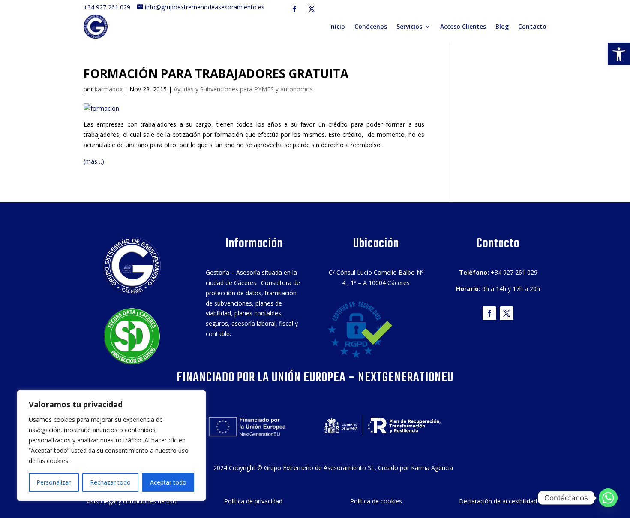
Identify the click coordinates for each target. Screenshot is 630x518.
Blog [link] (502, 26)
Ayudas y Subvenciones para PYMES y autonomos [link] (243, 89)
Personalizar (53, 482)
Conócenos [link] (370, 26)
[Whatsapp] (608, 497)
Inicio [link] (337, 26)
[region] (111, 445)
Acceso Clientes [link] (463, 26)
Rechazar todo (110, 482)
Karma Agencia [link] (432, 467)
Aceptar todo (168, 482)
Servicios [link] (409, 26)
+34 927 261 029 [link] (109, 7)
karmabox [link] (109, 89)
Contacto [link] (532, 26)
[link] (619, 54)
